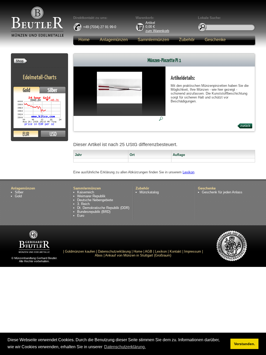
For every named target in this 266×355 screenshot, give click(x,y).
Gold (26, 90)
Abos (99, 255)
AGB (148, 251)
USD (53, 134)
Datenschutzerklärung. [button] (125, 347)
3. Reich (83, 204)
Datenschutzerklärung (114, 251)
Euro (80, 216)
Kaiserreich (85, 192)
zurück (245, 126)
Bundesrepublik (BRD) (93, 212)
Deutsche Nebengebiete (95, 200)
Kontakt (175, 251)
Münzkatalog (149, 192)
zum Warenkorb (157, 30)
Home (84, 39)
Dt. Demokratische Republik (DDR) (103, 208)
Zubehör (187, 39)
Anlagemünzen (114, 39)
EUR (26, 134)
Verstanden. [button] (244, 344)
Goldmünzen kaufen (80, 251)
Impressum (192, 251)
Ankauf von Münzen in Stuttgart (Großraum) (138, 255)
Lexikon (188, 172)
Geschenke (215, 39)
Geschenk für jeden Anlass (222, 192)
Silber (52, 90)
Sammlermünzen (153, 39)
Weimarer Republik (91, 196)
